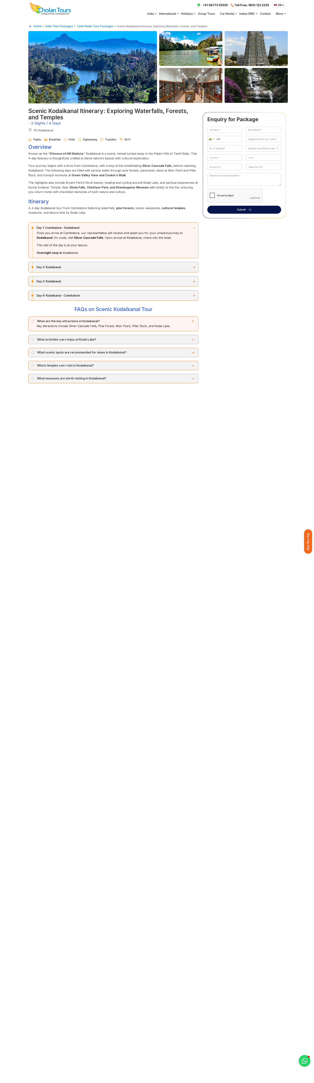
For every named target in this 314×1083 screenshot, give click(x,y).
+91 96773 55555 (215, 5)
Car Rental (227, 13)
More (279, 13)
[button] (210, 139)
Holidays (187, 13)
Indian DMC (247, 13)
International (167, 13)
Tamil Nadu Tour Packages (95, 26)
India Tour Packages (59, 26)
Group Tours (206, 13)
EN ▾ (281, 5)
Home (37, 26)
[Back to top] (298, 1070)
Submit (241, 209)
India (150, 13)
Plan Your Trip (308, 541)
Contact (265, 13)
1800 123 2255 (251, 5)
